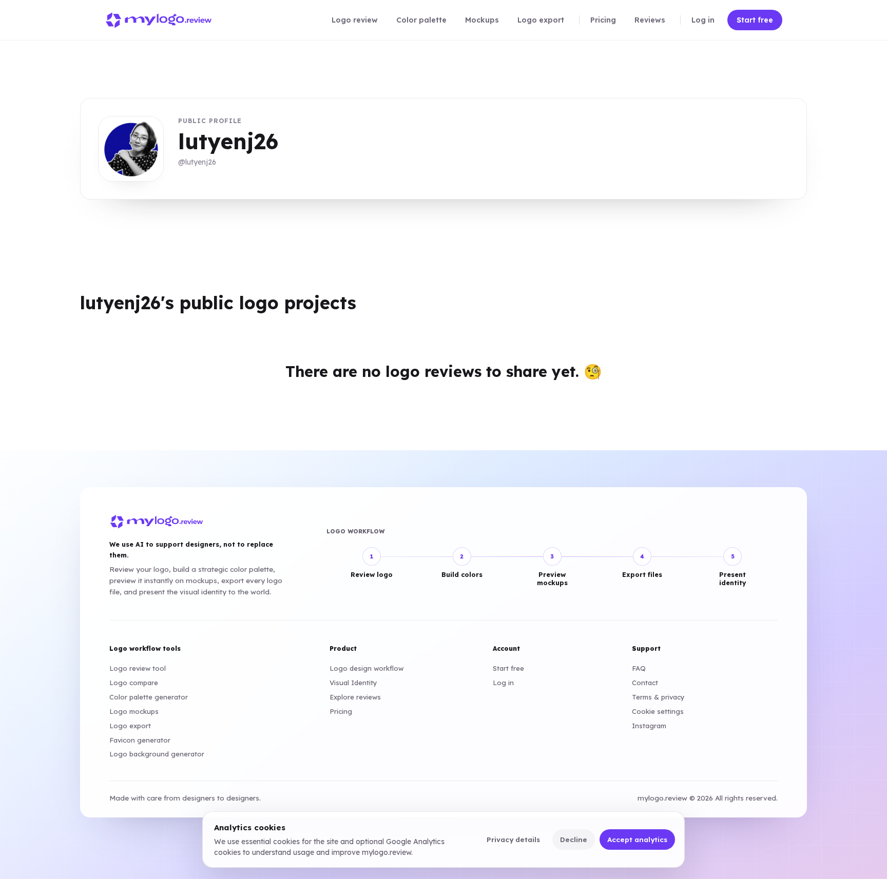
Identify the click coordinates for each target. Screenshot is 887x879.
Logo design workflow (366, 668)
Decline (573, 839)
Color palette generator (148, 697)
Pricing (341, 711)
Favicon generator (139, 740)
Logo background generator (156, 754)
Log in (503, 682)
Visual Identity (353, 682)
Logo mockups (134, 711)
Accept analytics (637, 839)
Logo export (130, 726)
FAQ (639, 668)
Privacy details (513, 839)
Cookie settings (658, 711)
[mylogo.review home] (159, 20)
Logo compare (133, 682)
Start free (508, 668)
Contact (645, 682)
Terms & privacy (658, 697)
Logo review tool (137, 668)
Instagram (649, 726)
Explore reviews (355, 697)
